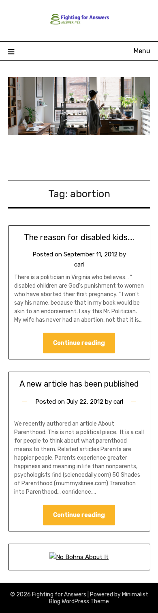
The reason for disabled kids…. (79, 237)
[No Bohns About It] (79, 557)
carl (79, 264)
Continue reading (79, 342)
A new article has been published (79, 384)
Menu (142, 51)
